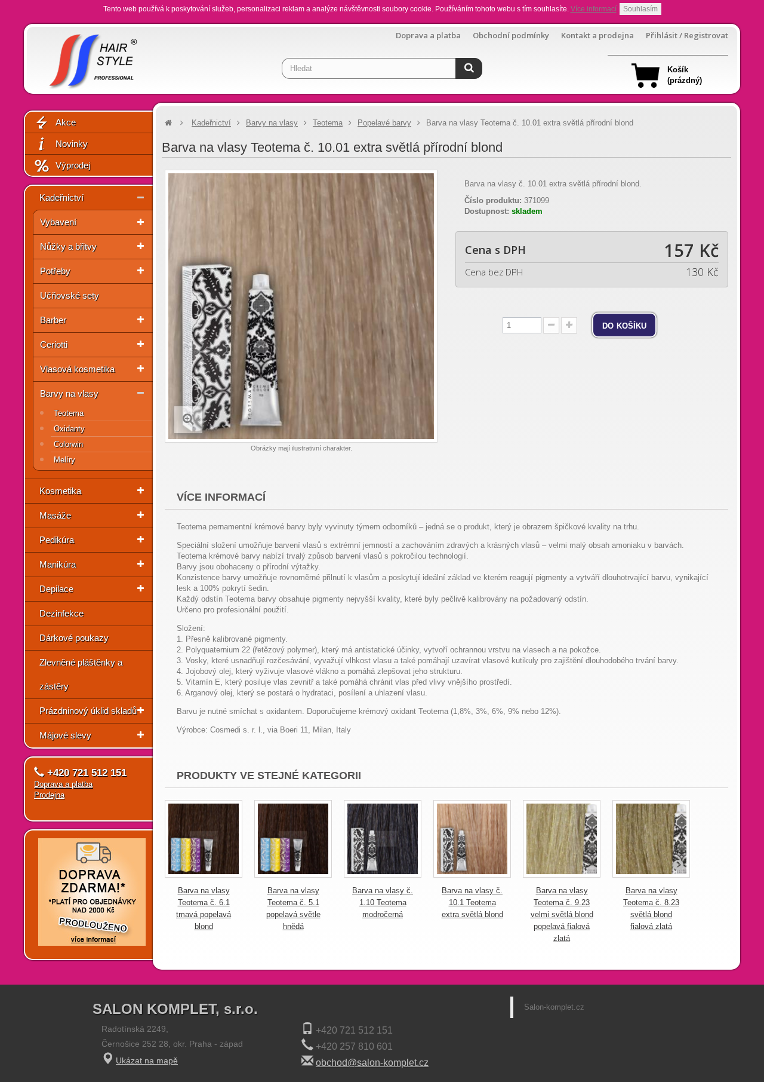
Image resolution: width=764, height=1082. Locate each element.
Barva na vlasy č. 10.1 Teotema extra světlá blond (472, 902)
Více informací (594, 9)
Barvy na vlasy (69, 393)
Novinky (72, 144)
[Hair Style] (91, 57)
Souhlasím (640, 9)
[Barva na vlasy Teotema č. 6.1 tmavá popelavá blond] (203, 839)
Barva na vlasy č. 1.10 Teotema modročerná (382, 902)
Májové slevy (65, 735)
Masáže (55, 515)
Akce (66, 122)
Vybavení (58, 222)
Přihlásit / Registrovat (687, 35)
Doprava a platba (428, 35)
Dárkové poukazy (74, 638)
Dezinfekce (61, 613)
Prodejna (49, 794)
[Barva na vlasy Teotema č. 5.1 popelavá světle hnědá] (293, 839)
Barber (53, 320)
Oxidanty (69, 428)
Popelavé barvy (384, 122)
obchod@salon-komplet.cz (372, 1063)
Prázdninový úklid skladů (88, 711)
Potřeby (55, 271)
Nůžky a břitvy (68, 246)
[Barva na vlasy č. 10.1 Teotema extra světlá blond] (472, 839)
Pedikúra (56, 540)
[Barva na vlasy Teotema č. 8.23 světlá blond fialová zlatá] (651, 839)
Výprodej (73, 165)
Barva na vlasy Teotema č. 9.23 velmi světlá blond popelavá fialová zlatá (562, 914)
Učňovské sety (69, 295)
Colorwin (68, 444)
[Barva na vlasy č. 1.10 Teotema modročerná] (382, 839)
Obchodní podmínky (511, 35)
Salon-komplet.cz (554, 1007)
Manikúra (57, 564)
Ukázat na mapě (147, 1060)
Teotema (69, 413)
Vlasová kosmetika (77, 369)
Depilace (56, 589)
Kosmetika (60, 491)
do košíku (624, 325)
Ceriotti (53, 344)
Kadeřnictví (61, 197)
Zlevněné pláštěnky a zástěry (80, 674)
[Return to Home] (168, 123)
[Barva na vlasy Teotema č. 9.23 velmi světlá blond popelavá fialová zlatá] (561, 839)
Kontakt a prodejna (597, 35)
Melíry (64, 459)
